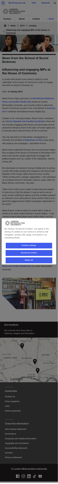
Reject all (29, 260)
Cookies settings (29, 245)
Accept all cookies (29, 253)
